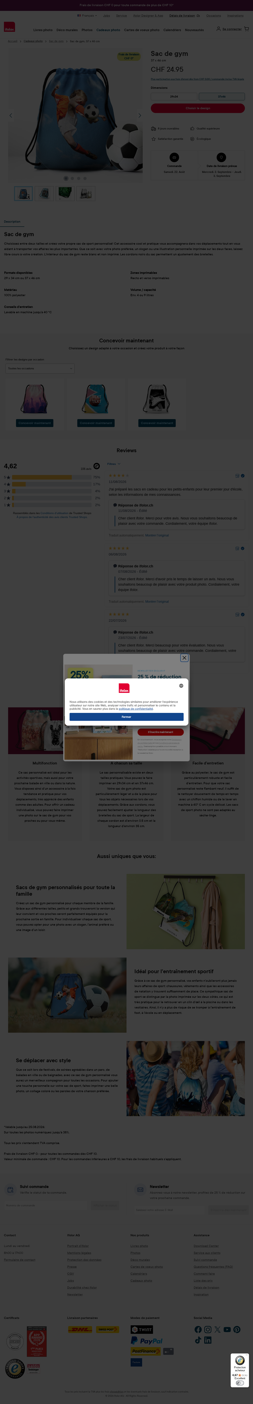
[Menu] (246, 1355)
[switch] (240, 1383)
